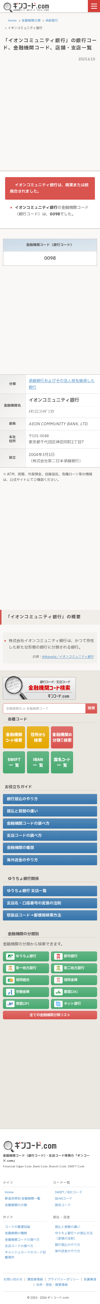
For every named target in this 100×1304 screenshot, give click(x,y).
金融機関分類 (31, 20)
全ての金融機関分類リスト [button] (50, 1015)
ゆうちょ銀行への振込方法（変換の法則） (74, 1236)
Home (12, 20)
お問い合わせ (13, 1279)
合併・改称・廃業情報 (52, 1284)
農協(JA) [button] (71, 991)
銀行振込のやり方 (22, 799)
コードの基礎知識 (17, 1227)
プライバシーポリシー (63, 1279)
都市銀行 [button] (70, 956)
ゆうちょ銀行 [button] (26, 956)
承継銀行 (51, 20)
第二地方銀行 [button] (74, 968)
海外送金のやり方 (22, 860)
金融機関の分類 (16, 1205)
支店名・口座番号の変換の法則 (34, 903)
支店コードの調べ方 (24, 836)
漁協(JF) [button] (22, 1003)
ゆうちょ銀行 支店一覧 (27, 891)
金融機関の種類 (20, 848)
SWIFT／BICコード (68, 1192)
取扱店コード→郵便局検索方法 (34, 915)
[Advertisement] (50, 113)
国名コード (63, 1205)
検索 (91, 708)
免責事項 (90, 1279)
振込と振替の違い (22, 811)
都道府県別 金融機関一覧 (22, 1198)
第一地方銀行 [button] (26, 968)
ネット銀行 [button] (72, 1003)
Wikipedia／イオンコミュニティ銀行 (68, 656)
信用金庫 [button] (70, 979)
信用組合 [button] (22, 979)
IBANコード (63, 1198)
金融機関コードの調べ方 (28, 823)
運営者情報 (35, 1279)
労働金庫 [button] (22, 991)
